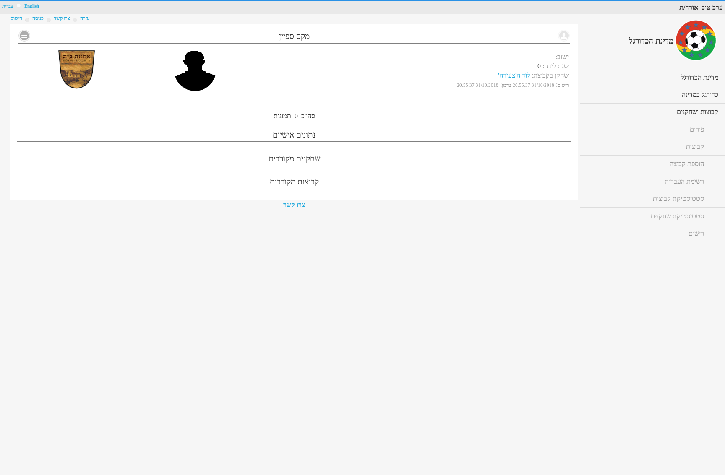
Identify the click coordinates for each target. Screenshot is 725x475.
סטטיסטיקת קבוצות (678, 198)
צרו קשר (294, 204)
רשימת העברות (684, 181)
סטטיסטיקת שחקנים (677, 216)
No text (24, 36)
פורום (697, 129)
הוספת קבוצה (687, 163)
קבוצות (695, 146)
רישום (16, 18)
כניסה (38, 18)
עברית (7, 6)
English (31, 6)
